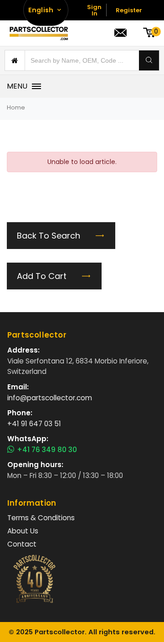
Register (129, 10)
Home (16, 107)
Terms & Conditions (41, 518)
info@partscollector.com (49, 398)
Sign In (94, 10)
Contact (21, 544)
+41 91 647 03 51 (34, 423)
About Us (22, 531)
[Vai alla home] (39, 33)
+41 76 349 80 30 (47, 450)
